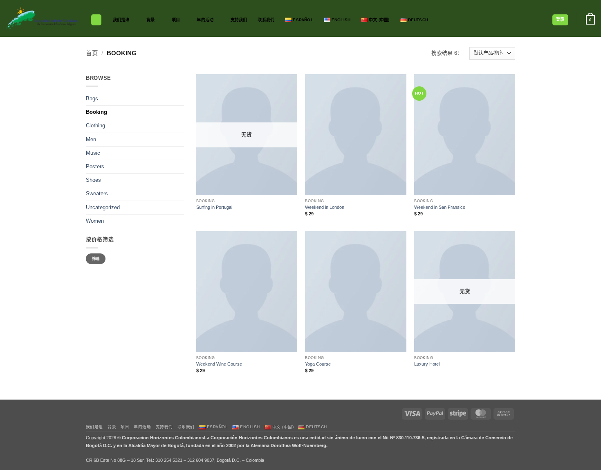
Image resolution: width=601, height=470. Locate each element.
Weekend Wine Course (219, 364)
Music (93, 153)
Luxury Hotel (427, 364)
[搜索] (96, 19)
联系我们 (266, 20)
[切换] (179, 126)
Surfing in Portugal (214, 207)
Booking (96, 112)
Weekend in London (324, 207)
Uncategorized (103, 207)
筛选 (96, 258)
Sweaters (97, 194)
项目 (176, 20)
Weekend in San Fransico (439, 207)
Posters (95, 166)
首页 (92, 53)
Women (95, 221)
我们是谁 (121, 20)
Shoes (93, 180)
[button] (560, 19)
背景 (150, 20)
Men (91, 139)
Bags (92, 99)
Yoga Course (318, 364)
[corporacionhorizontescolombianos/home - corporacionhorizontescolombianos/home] (42, 18)
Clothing (95, 126)
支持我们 (239, 20)
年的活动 (205, 20)
